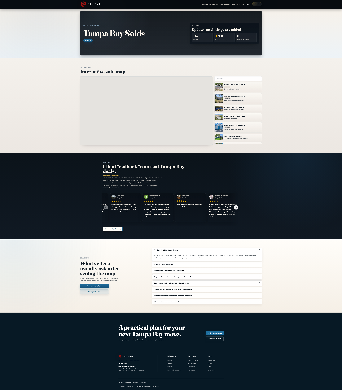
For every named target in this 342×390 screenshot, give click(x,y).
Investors (240, 4)
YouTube (120, 382)
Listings (219, 4)
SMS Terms (156, 386)
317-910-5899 (122, 363)
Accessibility (147, 386)
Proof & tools (192, 356)
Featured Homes (193, 360)
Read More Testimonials (113, 229)
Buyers (212, 4)
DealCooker (192, 370)
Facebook (143, 382)
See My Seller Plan (94, 292)
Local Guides (229, 4)
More (248, 4)
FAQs (209, 366)
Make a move (171, 356)
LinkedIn (135, 382)
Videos (210, 363)
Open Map (88, 40)
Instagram (128, 382)
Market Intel (211, 360)
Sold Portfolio (192, 363)
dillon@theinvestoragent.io (126, 366)
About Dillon (211, 370)
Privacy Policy (139, 386)
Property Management (174, 370)
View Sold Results (215, 339)
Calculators (191, 366)
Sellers (205, 4)
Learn (209, 356)
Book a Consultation (215, 333)
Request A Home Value (94, 286)
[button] (171, 111)
